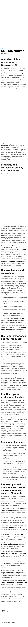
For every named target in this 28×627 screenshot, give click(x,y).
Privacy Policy (5, 611)
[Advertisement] (14, 25)
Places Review (5, 1)
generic (3, 48)
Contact (4, 613)
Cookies (4, 610)
